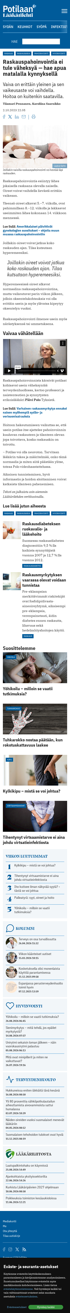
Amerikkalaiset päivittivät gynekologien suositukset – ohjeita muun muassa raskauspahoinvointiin (31, 230)
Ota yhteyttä (10, 1231)
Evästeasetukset (17, 1307)
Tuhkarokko (13, 708)
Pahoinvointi (41, 53)
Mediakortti (9, 1221)
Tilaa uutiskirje (11, 1236)
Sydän (8, 26)
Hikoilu (11, 657)
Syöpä (42, 26)
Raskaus (8, 53)
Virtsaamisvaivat (16, 805)
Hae (14, 41)
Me (4, 1226)
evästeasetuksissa (26, 1296)
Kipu (9, 759)
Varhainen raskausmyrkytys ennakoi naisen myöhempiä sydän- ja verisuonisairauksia (35, 412)
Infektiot (59, 26)
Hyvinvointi (59, 53)
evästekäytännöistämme (18, 1289)
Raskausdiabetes (32, 565)
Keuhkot (25, 26)
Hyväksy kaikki (46, 1307)
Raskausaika (23, 53)
